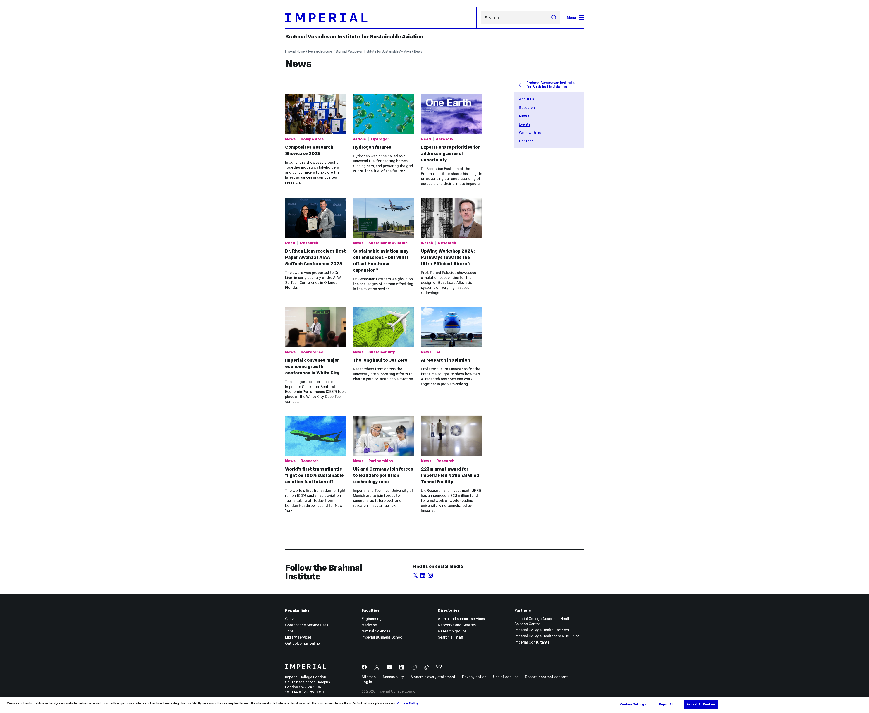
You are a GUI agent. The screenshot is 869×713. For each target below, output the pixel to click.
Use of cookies (505, 677)
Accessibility (393, 677)
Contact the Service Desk (306, 625)
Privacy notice (474, 677)
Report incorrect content (546, 677)
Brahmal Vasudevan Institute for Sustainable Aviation (354, 36)
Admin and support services (461, 618)
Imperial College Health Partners (541, 630)
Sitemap (369, 677)
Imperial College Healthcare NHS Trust (546, 636)
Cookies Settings (633, 704)
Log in (367, 682)
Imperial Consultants (531, 642)
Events (524, 124)
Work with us (530, 132)
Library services (298, 637)
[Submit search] (554, 17)
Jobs (289, 631)
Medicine (369, 625)
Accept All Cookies (701, 704)
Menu (571, 17)
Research (527, 107)
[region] (434, 705)
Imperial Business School (382, 637)
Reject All (666, 704)
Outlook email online (302, 643)
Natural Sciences (376, 631)
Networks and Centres (457, 625)
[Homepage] (381, 18)
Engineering (372, 618)
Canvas (291, 618)
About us (526, 99)
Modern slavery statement (433, 677)
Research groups (320, 51)
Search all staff (450, 637)
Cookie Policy (407, 703)
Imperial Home (295, 51)
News (418, 51)
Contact (526, 141)
